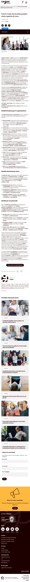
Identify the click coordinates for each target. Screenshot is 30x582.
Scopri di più (4, 290)
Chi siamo (3, 546)
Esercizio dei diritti (25, 577)
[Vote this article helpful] (17, 271)
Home (5, 6)
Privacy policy (26, 575)
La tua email (6, 466)
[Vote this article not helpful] (21, 271)
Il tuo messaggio (7, 471)
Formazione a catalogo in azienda (7, 541)
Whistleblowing (4, 562)
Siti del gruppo (4, 565)
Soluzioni (3, 535)
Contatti (2, 548)
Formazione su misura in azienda (7, 539)
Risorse (8, 6)
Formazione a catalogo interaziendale (8, 537)
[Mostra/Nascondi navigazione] (26, 2)
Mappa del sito (26, 578)
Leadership (15, 6)
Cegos (7, 21)
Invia (4, 478)
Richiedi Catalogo (4, 550)
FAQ (2, 558)
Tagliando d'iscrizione (5, 557)
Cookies (27, 580)
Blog (11, 6)
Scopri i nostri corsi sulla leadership (15, 265)
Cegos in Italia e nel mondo (6, 567)
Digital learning (4, 543)
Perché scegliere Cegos (5, 551)
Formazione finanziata (5, 560)
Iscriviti (15, 508)
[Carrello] (22, 2)
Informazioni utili (5, 554)
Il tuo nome (6, 459)
